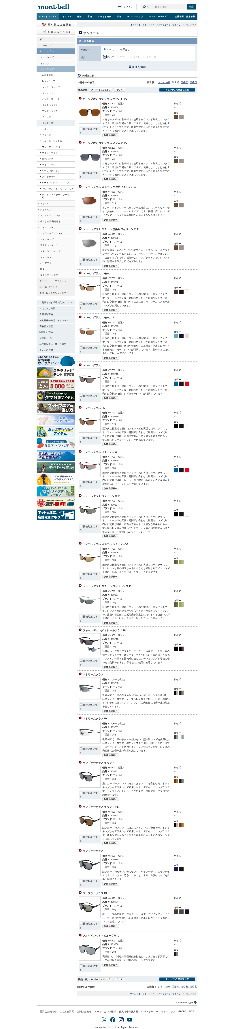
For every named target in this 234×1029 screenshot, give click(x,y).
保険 (79, 16)
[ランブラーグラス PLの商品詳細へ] (90, 917)
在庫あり (125, 49)
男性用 (123, 57)
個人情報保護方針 (128, 1011)
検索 (191, 6)
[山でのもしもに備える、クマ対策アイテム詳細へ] (56, 396)
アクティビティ (163, 24)
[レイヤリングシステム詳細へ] (56, 479)
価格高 (193, 82)
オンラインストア (48, 16)
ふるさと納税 (104, 16)
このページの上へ (186, 1002)
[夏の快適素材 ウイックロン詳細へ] (56, 360)
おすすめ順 (164, 82)
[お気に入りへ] (56, 32)
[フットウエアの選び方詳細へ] (56, 407)
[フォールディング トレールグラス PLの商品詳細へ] (90, 654)
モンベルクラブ (135, 16)
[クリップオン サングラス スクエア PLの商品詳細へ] (90, 166)
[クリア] (119, 90)
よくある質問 (67, 1011)
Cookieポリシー (149, 1011)
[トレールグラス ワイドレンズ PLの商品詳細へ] (90, 519)
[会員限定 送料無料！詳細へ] (56, 503)
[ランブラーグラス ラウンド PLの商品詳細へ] (90, 830)
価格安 (184, 82)
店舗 (119, 16)
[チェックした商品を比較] (177, 90)
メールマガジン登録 (105, 1011)
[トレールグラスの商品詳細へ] (90, 389)
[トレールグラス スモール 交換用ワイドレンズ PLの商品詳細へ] (90, 253)
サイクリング (178, 24)
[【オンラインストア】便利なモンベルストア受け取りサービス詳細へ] (56, 514)
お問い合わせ (84, 1011)
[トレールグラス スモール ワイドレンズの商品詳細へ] (90, 567)
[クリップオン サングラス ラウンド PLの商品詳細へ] (90, 122)
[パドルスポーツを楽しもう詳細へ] (56, 467)
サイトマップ (168, 1011)
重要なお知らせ (48, 1011)
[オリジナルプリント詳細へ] (56, 491)
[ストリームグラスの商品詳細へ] (90, 698)
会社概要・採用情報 (185, 16)
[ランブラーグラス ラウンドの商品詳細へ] (90, 786)
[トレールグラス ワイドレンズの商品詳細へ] (90, 475)
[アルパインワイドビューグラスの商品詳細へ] (90, 959)
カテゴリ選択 (146, 7)
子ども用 (151, 57)
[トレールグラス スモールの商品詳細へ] (90, 297)
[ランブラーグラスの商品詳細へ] (90, 874)
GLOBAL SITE (186, 1011)
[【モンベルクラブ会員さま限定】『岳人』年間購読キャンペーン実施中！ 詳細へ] (56, 384)
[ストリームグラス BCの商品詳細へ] (90, 742)
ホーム (134, 24)
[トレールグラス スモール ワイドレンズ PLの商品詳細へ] (90, 610)
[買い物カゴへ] (56, 24)
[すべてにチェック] (101, 90)
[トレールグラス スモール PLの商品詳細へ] (90, 341)
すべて (111, 49)
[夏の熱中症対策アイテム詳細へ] (56, 431)
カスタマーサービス (159, 16)
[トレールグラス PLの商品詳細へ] (90, 431)
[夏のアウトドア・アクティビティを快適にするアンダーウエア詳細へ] (56, 419)
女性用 (136, 57)
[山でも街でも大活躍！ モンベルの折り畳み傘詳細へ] (56, 443)
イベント (67, 16)
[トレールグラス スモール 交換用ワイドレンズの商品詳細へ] (90, 210)
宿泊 (90, 16)
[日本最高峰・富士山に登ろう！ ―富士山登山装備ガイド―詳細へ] (56, 455)
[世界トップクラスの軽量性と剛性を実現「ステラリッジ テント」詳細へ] (56, 372)
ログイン (128, 6)
